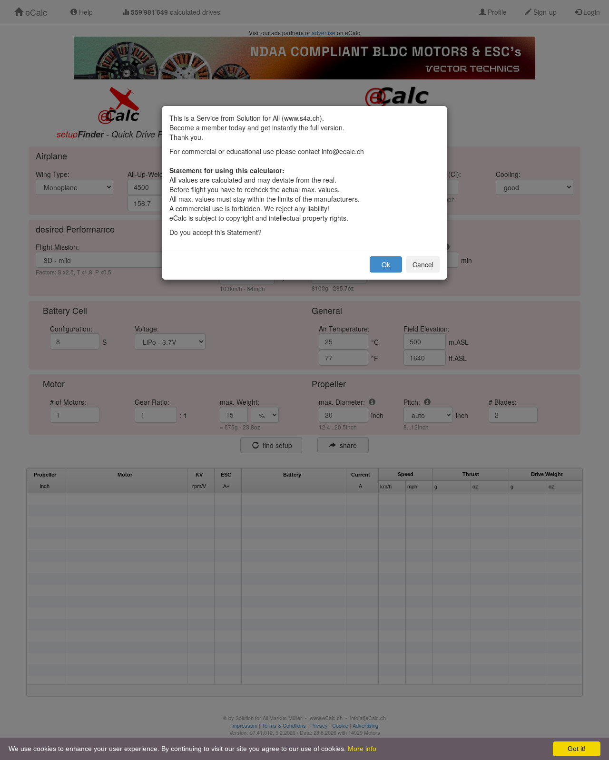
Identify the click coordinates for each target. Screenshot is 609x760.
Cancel (423, 264)
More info (362, 748)
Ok (386, 264)
